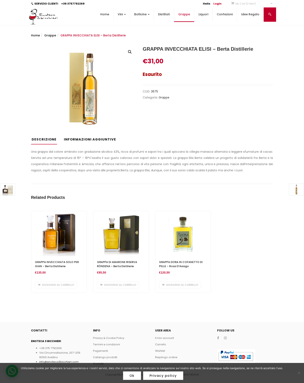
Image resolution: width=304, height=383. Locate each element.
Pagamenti (100, 351)
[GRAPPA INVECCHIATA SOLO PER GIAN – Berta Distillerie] (58, 213)
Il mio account (164, 338)
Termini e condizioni (106, 344)
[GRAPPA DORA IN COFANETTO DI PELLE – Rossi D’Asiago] (183, 213)
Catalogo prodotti (105, 357)
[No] (299, 373)
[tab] (45, 140)
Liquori (203, 14)
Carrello (160, 344)
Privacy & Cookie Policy (108, 338)
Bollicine (140, 14)
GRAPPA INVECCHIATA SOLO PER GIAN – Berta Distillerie (57, 264)
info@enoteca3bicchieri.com (59, 362)
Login (217, 4)
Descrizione (44, 139)
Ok (132, 375)
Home (104, 14)
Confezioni (225, 14)
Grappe (184, 14)
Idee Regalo (250, 14)
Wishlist (160, 351)
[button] (254, 3)
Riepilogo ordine (166, 357)
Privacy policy (163, 375)
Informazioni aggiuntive (90, 139)
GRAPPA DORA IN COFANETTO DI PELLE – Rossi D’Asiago (181, 264)
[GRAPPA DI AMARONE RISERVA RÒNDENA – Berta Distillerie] (120, 213)
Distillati (164, 14)
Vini (121, 14)
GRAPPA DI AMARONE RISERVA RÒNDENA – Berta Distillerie (117, 264)
